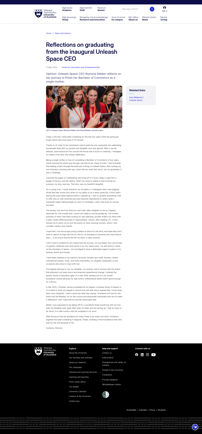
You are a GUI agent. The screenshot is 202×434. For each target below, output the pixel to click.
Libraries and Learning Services (83, 372)
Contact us (107, 353)
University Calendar (77, 391)
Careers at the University (80, 396)
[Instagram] (147, 354)
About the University (78, 353)
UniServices (74, 401)
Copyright (143, 410)
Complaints (107, 375)
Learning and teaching (79, 377)
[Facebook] (136, 354)
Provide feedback (110, 379)
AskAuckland (107, 357)
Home (48, 33)
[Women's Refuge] (105, 397)
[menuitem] (67, 9)
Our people (74, 386)
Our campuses (75, 367)
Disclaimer (162, 410)
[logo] (45, 14)
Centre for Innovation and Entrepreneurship (81, 67)
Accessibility (131, 410)
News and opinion (63, 33)
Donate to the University (112, 370)
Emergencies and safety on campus (114, 363)
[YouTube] (153, 354)
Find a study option (77, 382)
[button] (164, 9)
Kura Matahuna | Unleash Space (136, 98)
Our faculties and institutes (80, 357)
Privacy (152, 410)
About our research (77, 362)
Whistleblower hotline (111, 384)
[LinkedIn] (142, 354)
